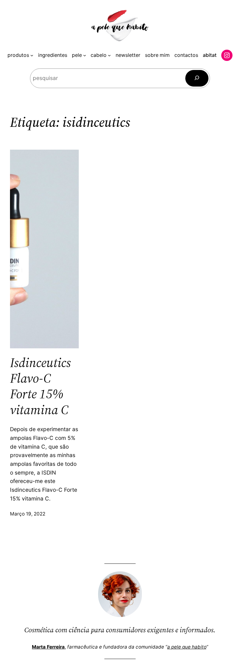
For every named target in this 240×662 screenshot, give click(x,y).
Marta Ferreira (48, 647)
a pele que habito (186, 647)
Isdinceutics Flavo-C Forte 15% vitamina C (40, 386)
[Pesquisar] (196, 78)
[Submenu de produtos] (31, 55)
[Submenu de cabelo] (109, 55)
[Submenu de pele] (84, 55)
